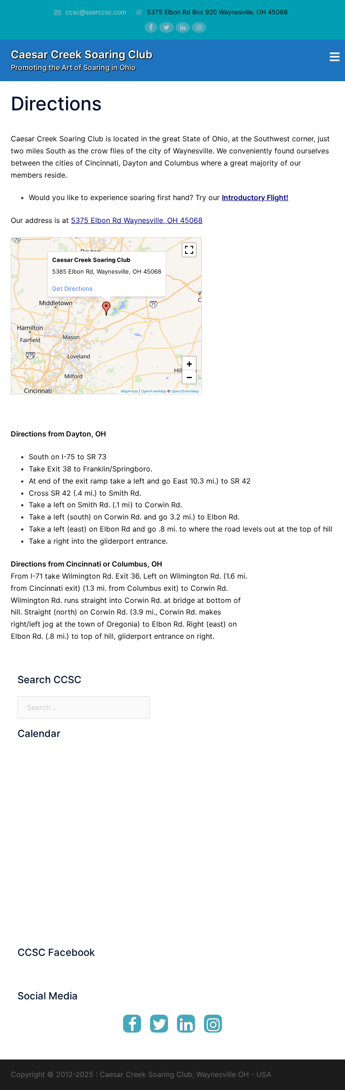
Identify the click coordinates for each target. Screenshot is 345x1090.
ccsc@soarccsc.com (96, 12)
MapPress (129, 391)
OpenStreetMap (185, 391)
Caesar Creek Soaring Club (81, 54)
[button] (106, 308)
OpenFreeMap (153, 391)
